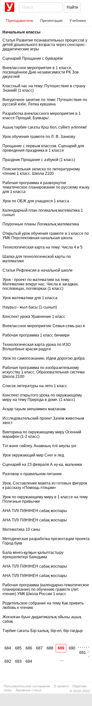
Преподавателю (19, 20)
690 (72, 648)
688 (50, 648)
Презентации (51, 20)
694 (29, 661)
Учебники (77, 20)
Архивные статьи (28, 690)
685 (18, 648)
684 (7, 648)
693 (18, 661)
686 (29, 648)
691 (82, 652)
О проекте (61, 686)
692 (7, 661)
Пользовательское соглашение (27, 686)
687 (39, 648)
